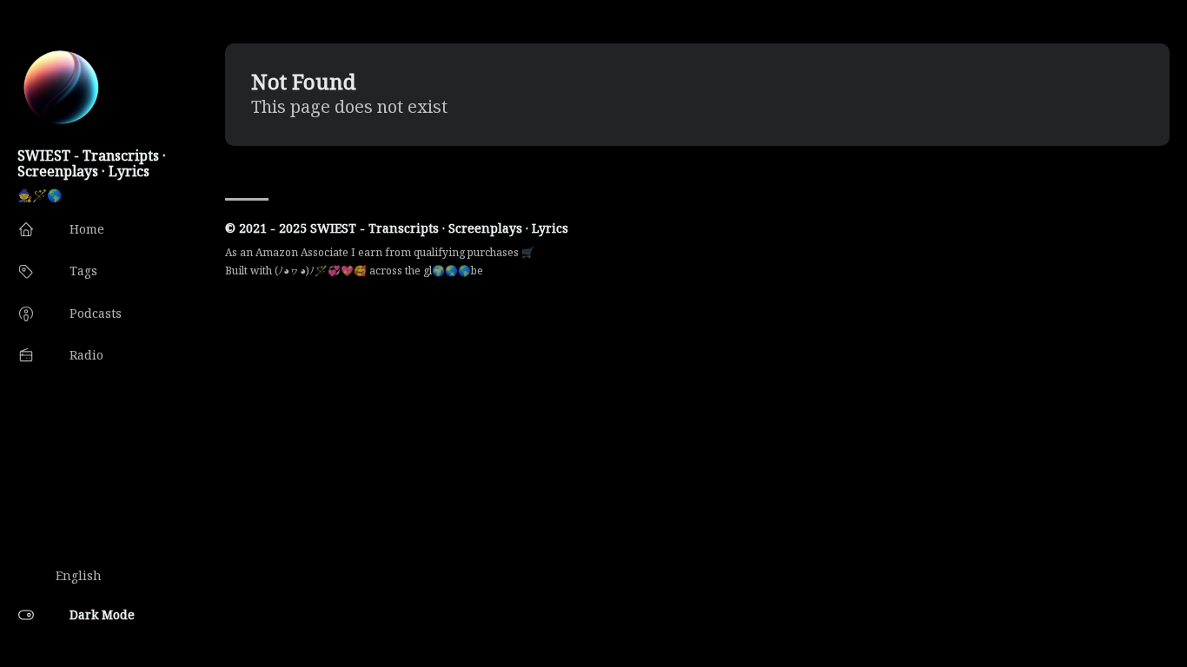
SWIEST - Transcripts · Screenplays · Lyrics (91, 163)
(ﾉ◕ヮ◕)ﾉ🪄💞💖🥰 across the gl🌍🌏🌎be (379, 270)
